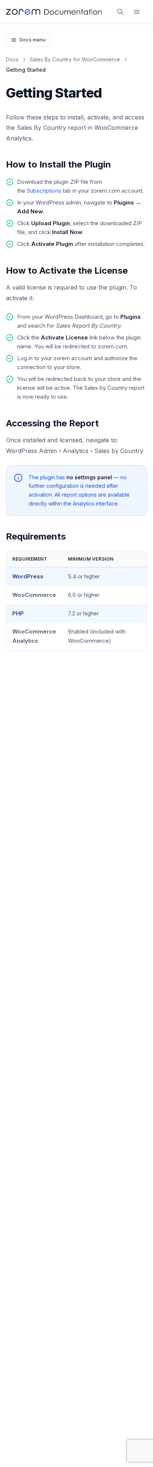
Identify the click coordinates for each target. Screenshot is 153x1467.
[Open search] (120, 11)
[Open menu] (136, 11)
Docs (12, 59)
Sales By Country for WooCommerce (75, 59)
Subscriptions (44, 190)
